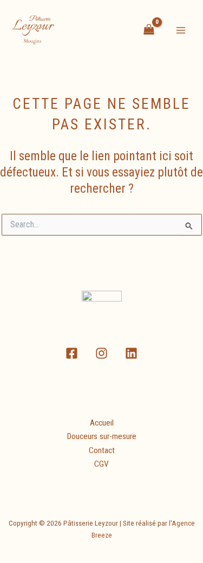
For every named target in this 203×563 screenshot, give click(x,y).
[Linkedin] (131, 353)
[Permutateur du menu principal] (180, 30)
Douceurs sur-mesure (101, 436)
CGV (101, 464)
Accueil (102, 423)
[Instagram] (101, 353)
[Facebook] (71, 353)
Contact (102, 450)
